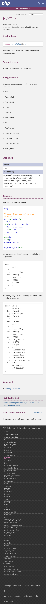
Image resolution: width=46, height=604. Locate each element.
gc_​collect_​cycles (10, 445)
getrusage (7, 502)
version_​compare (10, 556)
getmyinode (8, 491)
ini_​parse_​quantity (10, 512)
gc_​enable (7, 450)
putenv (6, 546)
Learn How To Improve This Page (15, 403)
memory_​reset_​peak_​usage (13, 525)
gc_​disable (7, 447)
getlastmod (8, 486)
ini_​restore (7, 515)
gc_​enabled (8, 453)
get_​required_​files (10, 478)
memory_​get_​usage (10, 522)
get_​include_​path (10, 471)
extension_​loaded (10, 442)
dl (4, 440)
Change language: (21, 14)
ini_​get (6, 507)
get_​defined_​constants (11, 465)
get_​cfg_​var (8, 460)
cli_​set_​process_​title (11, 437)
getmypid (7, 494)
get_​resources (8, 481)
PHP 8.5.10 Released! (23, 9)
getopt (6, 499)
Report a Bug (15, 405)
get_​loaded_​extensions (12, 476)
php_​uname (8, 535)
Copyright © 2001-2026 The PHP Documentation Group (22, 588)
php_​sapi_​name (9, 533)
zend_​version (8, 561)
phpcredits (7, 538)
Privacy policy (9, 601)
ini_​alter (7, 504)
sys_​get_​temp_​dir (10, 553)
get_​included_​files (10, 473)
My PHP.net (8, 596)
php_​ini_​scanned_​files (11, 530)
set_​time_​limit (9, 551)
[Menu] (43, 3)
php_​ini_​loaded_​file (10, 528)
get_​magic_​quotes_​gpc (11, 569)
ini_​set (6, 517)
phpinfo (6, 540)
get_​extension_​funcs (11, 468)
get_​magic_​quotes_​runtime (13, 572)
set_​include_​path (10, 548)
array (27, 44)
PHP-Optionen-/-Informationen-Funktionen (21, 428)
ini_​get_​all (7, 509)
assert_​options (9, 566)
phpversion (7, 543)
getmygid (7, 489)
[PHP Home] (6, 3)
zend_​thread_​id (9, 559)
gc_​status (7, 458)
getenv (6, 484)
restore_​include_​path (11, 574)
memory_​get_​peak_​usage (12, 520)
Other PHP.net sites (31, 596)
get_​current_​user (9, 463)
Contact (18, 596)
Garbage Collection (12, 389)
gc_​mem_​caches (9, 455)
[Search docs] (39, 3)
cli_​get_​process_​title (11, 434)
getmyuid (7, 496)
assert (6, 432)
